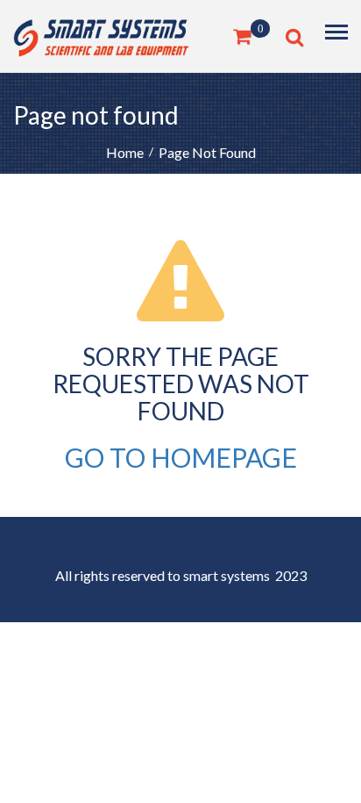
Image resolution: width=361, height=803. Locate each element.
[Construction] (100, 34)
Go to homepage (181, 457)
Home (125, 152)
